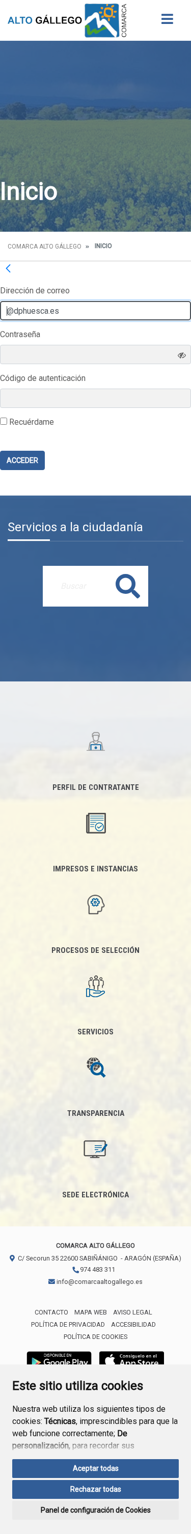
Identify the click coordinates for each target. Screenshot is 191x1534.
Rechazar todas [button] (95, 1489)
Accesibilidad (133, 1324)
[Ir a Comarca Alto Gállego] (67, 20)
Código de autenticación (43, 378)
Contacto (51, 1312)
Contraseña (20, 334)
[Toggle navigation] (167, 22)
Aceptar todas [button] (96, 1468)
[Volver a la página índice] (8, 268)
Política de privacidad (68, 1324)
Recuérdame (30, 422)
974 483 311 (96, 1269)
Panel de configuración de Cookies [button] (96, 1510)
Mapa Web (90, 1312)
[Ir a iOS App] (132, 1360)
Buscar (128, 586)
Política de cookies (95, 1336)
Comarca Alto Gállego (44, 246)
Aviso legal (132, 1312)
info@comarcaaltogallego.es (99, 1281)
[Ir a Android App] (59, 1360)
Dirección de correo (35, 290)
